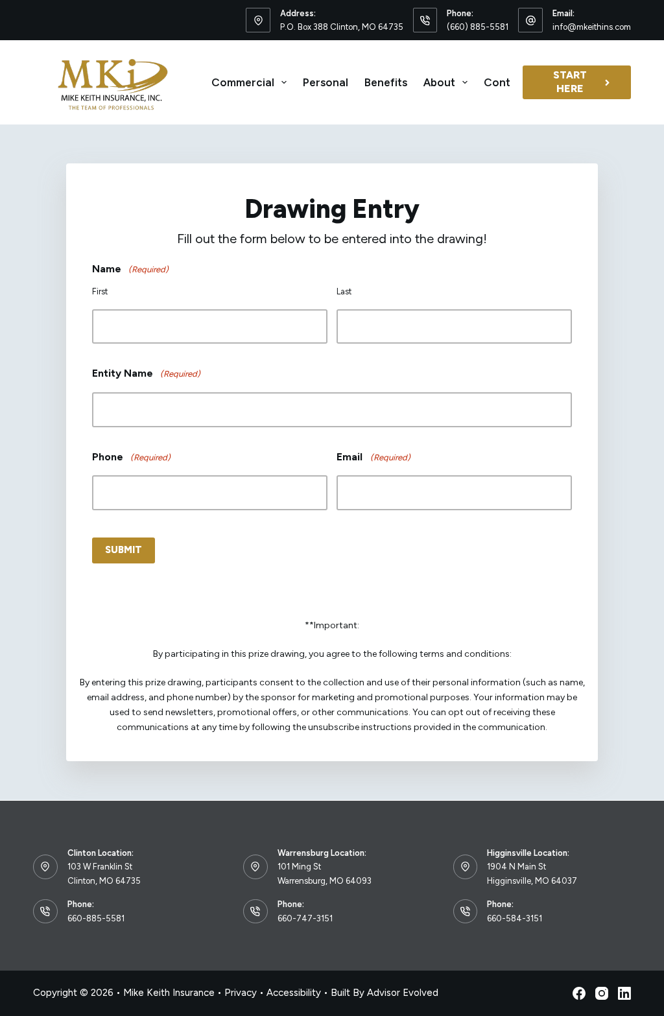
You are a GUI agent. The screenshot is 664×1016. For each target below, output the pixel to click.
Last (344, 291)
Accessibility (294, 992)
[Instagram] (601, 993)
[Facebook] (579, 993)
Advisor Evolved (402, 992)
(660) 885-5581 (477, 27)
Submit (123, 550)
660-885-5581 (95, 918)
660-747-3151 (305, 918)
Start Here (570, 82)
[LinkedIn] (624, 993)
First (100, 291)
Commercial (242, 82)
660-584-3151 (514, 918)
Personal (325, 82)
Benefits (385, 82)
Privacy (240, 992)
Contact (506, 82)
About (439, 82)
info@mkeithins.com (591, 27)
